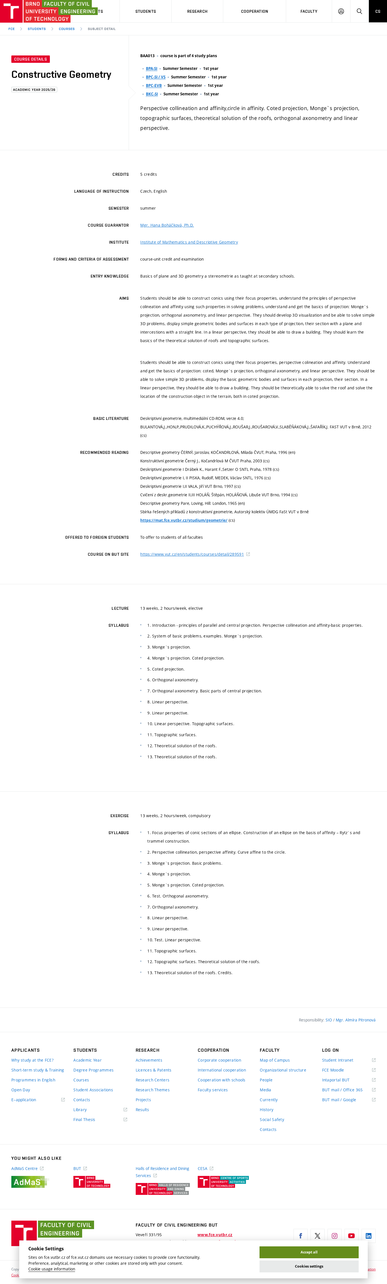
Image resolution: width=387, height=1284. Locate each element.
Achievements (149, 1060)
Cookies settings (309, 1266)
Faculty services (213, 1089)
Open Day (20, 1089)
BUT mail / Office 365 (349, 1090)
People (266, 1080)
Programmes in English (33, 1080)
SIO (329, 1020)
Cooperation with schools (222, 1080)
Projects (143, 1099)
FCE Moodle (341, 1070)
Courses (67, 29)
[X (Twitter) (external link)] (318, 1236)
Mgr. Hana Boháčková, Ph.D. (167, 225)
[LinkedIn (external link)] (369, 1236)
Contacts (81, 1099)
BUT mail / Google (347, 1100)
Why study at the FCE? (32, 1060)
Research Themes (153, 1089)
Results (142, 1109)
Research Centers (152, 1080)
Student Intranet (346, 1060)
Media (265, 1089)
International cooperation (222, 1070)
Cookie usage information (51, 1269)
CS (377, 11)
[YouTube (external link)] (352, 1236)
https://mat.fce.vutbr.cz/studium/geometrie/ (183, 520)
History (266, 1109)
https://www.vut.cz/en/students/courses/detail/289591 (192, 554)
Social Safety (272, 1119)
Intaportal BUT (344, 1080)
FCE (11, 29)
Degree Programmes (93, 1070)
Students (145, 11)
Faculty (309, 11)
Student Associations (93, 1089)
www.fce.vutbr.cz (214, 1234)
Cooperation (254, 11)
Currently (269, 1099)
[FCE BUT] (31, 11)
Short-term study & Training (37, 1070)
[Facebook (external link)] (301, 1236)
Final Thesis (92, 1119)
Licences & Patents (154, 1070)
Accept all (309, 1252)
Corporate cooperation (219, 1060)
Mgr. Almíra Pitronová (356, 1020)
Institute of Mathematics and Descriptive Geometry (189, 242)
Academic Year (87, 1060)
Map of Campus (275, 1060)
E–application (32, 1100)
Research (197, 11)
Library (88, 1110)
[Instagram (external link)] (335, 1236)
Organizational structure (283, 1070)
